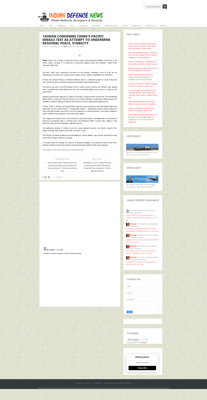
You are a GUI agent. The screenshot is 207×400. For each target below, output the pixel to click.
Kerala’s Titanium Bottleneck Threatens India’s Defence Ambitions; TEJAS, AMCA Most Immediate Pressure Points (142, 46)
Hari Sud (133, 224)
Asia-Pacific (96, 26)
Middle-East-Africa (111, 26)
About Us (163, 26)
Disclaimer (97, 383)
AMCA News (136, 26)
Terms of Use (108, 383)
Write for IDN (150, 26)
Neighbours (61, 26)
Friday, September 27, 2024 (53, 47)
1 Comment (58, 177)
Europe (124, 26)
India (51, 26)
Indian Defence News (75, 47)
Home (42, 26)
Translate (143, 343)
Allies (72, 26)
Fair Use (127, 383)
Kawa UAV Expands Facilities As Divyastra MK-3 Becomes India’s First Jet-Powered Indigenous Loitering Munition (142, 55)
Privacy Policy (118, 383)
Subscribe (142, 368)
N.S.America (83, 26)
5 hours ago (154, 231)
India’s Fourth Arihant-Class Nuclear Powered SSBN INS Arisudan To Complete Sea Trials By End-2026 (140, 77)
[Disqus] (80, 215)
